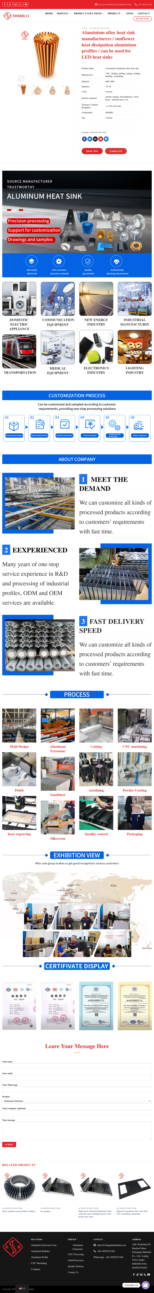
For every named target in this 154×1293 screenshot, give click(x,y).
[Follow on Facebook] (4, 4)
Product (114, 13)
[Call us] (20, 4)
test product (45, 1211)
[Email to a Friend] (95, 139)
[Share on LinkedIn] (106, 139)
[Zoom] (21, 78)
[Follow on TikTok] (10, 4)
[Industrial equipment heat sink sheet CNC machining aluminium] (134, 1188)
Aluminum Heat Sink (99, 28)
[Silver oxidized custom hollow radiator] (19, 1188)
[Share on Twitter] (89, 139)
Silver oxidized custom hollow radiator (18, 1211)
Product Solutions (88, 13)
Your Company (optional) (14, 1108)
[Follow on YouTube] (26, 4)
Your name (7, 1061)
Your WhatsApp (9, 1084)
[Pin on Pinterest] (100, 139)
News (129, 13)
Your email (7, 1073)
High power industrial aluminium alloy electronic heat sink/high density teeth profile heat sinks (95, 1214)
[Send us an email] (15, 4)
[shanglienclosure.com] (16, 15)
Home (49, 13)
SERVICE (62, 13)
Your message (8, 1120)
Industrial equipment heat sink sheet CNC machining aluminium (132, 1212)
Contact (143, 13)
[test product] (57, 1188)
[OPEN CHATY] (146, 1285)
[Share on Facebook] (84, 139)
